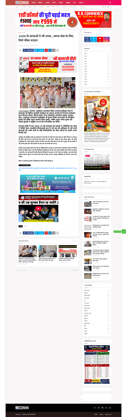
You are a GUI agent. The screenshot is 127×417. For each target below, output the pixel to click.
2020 (97, 69)
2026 (97, 84)
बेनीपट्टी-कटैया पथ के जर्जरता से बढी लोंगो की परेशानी (101, 275)
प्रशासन (48, 7)
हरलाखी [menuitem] (47, 2)
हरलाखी (97, 333)
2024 (97, 79)
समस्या (34, 7)
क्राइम (29, 7)
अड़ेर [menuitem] (74, 2)
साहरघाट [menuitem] (81, 2)
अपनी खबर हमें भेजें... (73, 7)
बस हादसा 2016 (97, 313)
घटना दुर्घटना (41, 7)
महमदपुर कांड (97, 323)
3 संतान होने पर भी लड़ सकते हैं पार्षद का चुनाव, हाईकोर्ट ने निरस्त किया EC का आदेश (101, 218)
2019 (97, 66)
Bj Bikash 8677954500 (29, 414)
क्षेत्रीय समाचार (97, 295)
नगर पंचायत (23, 7)
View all (75, 241)
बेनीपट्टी (97, 318)
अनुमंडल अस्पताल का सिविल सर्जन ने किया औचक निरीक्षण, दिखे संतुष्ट (47, 259)
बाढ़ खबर (97, 315)
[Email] (53, 50)
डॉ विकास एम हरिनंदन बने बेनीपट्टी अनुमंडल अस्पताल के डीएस (66, 259)
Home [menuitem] (34, 2)
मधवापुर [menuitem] (60, 2)
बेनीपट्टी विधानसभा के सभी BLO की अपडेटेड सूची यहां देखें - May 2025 (95, 164)
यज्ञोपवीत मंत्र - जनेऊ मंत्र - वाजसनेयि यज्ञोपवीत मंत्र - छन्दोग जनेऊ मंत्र (95, 182)
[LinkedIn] (50, 50)
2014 (97, 53)
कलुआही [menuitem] (68, 2)
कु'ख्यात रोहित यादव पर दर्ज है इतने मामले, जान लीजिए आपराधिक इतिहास (100, 243)
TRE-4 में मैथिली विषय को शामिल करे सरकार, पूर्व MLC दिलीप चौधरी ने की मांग (101, 234)
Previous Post (21, 270)
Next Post (75, 270)
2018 (97, 63)
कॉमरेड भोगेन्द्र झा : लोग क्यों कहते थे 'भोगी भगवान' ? (101, 267)
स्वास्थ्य (58, 7)
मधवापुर (97, 321)
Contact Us (108, 414)
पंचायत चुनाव (97, 305)
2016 (97, 58)
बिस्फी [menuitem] (54, 2)
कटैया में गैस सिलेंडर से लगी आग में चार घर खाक (100, 203)
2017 (97, 61)
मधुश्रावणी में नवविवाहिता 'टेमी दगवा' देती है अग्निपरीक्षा (101, 210)
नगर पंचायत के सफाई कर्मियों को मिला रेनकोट (100, 260)
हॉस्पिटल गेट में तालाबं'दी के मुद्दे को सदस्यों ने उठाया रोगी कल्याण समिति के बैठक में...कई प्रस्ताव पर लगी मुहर (27, 260)
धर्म (97, 300)
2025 (97, 81)
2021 (97, 71)
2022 (97, 74)
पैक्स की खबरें (97, 308)
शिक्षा (53, 7)
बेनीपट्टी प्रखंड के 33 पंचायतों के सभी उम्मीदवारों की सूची (101, 226)
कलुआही (97, 293)
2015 (97, 56)
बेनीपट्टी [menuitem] (40, 2)
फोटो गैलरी (82, 7)
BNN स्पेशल (97, 290)
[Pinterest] (46, 50)
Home (17, 7)
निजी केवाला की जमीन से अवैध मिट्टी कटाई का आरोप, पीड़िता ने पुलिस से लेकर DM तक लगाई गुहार (101, 252)
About (101, 414)
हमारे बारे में (64, 7)
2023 (97, 76)
